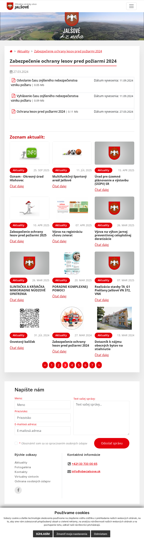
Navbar (13, 6)
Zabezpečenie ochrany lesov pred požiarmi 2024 (68, 51)
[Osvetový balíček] (29, 318)
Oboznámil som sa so (53, 443)
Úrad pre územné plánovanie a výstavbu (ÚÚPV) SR (112, 180)
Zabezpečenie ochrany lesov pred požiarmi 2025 (28, 233)
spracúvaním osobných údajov (68, 443)
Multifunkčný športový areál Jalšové (69, 178)
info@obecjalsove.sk (86, 471)
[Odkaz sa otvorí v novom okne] (18, 490)
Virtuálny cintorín (27, 476)
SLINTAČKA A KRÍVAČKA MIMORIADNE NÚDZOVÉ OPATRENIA (28, 290)
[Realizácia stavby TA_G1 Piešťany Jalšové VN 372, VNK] (114, 263)
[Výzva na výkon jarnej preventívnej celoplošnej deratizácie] (114, 208)
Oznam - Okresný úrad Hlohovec (27, 178)
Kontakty (21, 471)
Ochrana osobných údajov (32, 481)
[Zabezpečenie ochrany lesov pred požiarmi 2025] (29, 208)
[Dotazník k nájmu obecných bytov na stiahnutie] (114, 318)
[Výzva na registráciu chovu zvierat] (72, 208)
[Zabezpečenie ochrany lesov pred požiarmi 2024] (72, 318)
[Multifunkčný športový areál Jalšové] (72, 153)
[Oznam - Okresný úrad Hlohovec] (29, 153)
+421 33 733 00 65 (84, 463)
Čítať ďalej (17, 186)
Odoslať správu (112, 443)
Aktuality (23, 51)
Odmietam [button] (100, 533)
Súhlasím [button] (43, 533)
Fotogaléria (23, 467)
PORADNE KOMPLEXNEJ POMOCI (70, 288)
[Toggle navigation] (131, 6)
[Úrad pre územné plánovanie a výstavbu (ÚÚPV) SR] (114, 153)
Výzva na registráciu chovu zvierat (67, 233)
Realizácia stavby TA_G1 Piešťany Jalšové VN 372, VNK (113, 290)
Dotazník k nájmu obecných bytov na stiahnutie (109, 345)
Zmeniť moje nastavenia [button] (71, 533)
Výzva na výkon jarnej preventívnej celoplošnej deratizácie (113, 235)
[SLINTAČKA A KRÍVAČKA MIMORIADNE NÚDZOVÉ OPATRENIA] (29, 263)
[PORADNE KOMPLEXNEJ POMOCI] (72, 263)
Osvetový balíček (22, 342)
